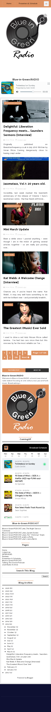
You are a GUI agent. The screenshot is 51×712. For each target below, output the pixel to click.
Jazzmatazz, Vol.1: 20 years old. (24, 184)
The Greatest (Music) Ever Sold (24, 328)
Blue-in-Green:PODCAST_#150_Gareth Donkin (20, 533)
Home (9, 3)
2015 (7, 618)
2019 (7, 607)
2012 (7, 672)
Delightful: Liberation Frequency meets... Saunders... (27, 654)
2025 (7, 591)
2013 (7, 624)
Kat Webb (10, 255)
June (9, 643)
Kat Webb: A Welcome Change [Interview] (24, 280)
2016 (7, 616)
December (11, 627)
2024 (7, 594)
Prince (9, 305)
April (9, 649)
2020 (7, 605)
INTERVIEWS (7, 554)
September (11, 635)
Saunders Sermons (14, 103)
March (10, 651)
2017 (7, 613)
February (11, 667)
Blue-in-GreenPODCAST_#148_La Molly (17, 537)
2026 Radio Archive (10, 564)
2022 (7, 599)
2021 (7, 602)
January (10, 669)
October (10, 632)
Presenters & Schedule (28, 3)
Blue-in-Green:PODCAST (12, 560)
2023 (7, 596)
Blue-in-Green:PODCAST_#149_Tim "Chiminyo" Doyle (23, 535)
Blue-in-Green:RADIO (12, 375)
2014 (7, 621)
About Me (37, 370)
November (11, 629)
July (9, 640)
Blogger (30, 677)
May (9, 646)
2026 (7, 588)
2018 (7, 610)
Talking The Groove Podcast (13, 562)
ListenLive (6, 552)
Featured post (14, 370)
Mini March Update (16, 229)
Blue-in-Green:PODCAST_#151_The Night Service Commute (21, 529)
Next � (25, 357)
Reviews (5, 556)
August (10, 638)
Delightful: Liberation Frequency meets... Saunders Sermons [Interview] (23, 130)
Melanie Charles (13, 206)
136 (16, 357)
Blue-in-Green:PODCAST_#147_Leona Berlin (19, 539)
